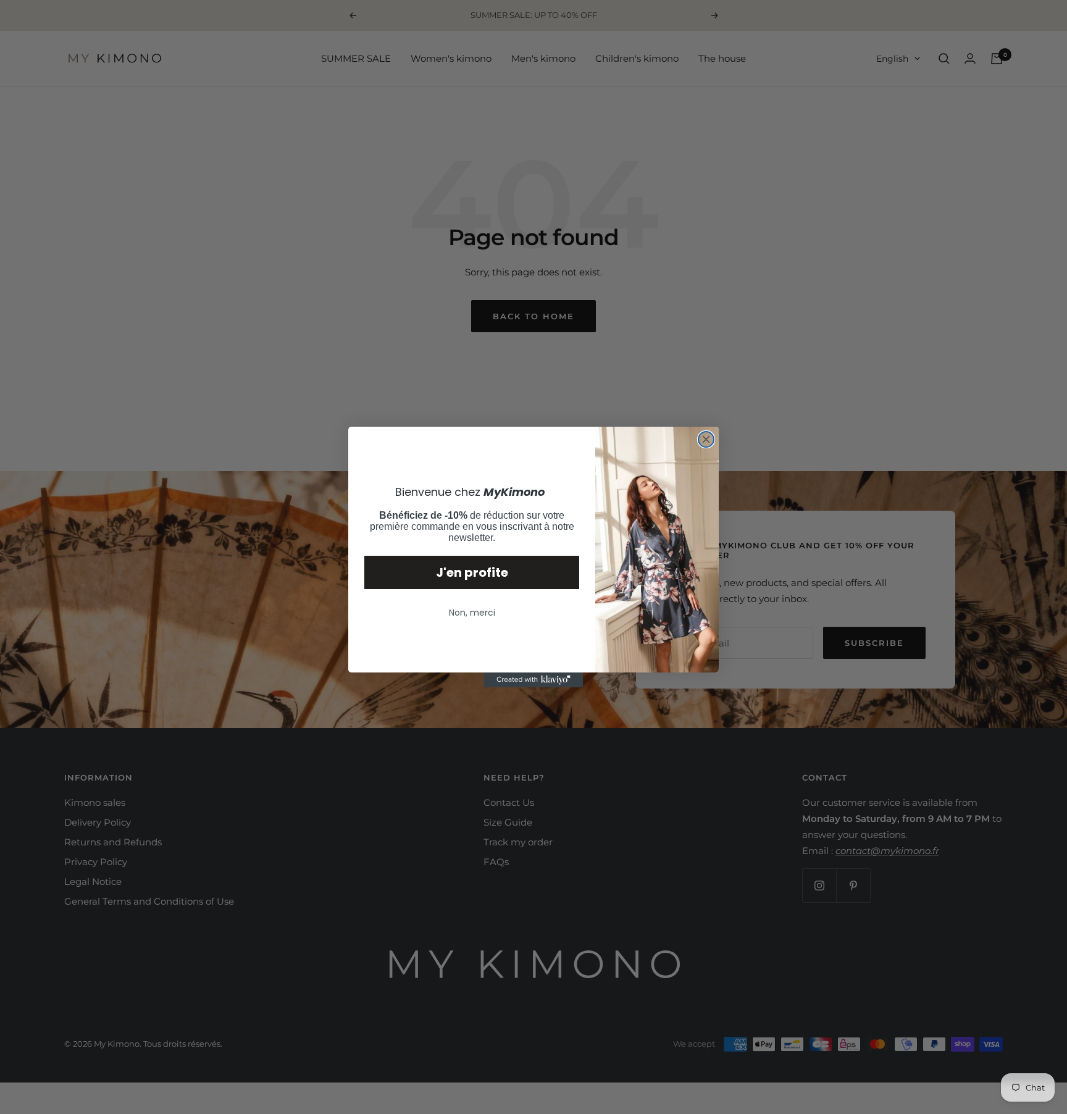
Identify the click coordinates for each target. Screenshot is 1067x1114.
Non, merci (472, 612)
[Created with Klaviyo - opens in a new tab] (533, 679)
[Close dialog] (706, 439)
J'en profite (472, 572)
